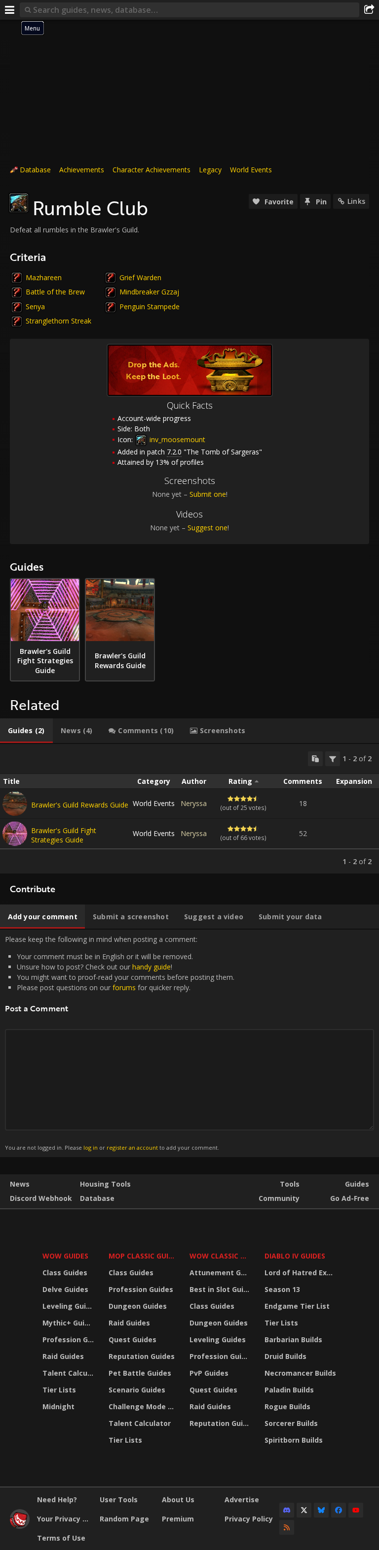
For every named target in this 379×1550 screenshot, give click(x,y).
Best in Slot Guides (221, 1289)
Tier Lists (59, 1389)
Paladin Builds (289, 1389)
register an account (132, 1147)
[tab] (26, 730)
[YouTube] (355, 1510)
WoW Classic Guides (221, 1255)
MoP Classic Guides (143, 1255)
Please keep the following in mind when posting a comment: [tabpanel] (119, 1043)
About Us (178, 1499)
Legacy (210, 169)
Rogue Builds (287, 1406)
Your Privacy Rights (64, 1518)
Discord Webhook (41, 1198)
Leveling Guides (69, 1306)
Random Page (124, 1518)
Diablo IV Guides (295, 1255)
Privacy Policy (249, 1518)
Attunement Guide (221, 1272)
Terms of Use (61, 1538)
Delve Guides (65, 1289)
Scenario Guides (137, 1389)
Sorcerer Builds (291, 1423)
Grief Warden (140, 277)
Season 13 (282, 1289)
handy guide (151, 966)
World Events (251, 169)
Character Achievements (151, 169)
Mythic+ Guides (69, 1322)
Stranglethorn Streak (58, 320)
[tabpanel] (189, 808)
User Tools (119, 1499)
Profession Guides (69, 1339)
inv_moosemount (176, 439)
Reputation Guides (142, 1356)
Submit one (208, 494)
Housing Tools (105, 1184)
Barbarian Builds (293, 1339)
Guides (357, 1184)
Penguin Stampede (149, 306)
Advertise (242, 1499)
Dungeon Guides (138, 1306)
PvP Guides (209, 1373)
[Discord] (286, 1510)
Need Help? (57, 1499)
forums (124, 987)
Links (356, 201)
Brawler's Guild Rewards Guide (79, 804)
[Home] (20, 1526)
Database (35, 169)
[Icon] (18, 203)
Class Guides (64, 1272)
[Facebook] (338, 1510)
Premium (178, 1518)
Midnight (58, 1406)
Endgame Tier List (297, 1306)
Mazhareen (44, 277)
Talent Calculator (69, 1373)
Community (279, 1198)
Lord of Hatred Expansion (302, 1272)
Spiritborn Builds (294, 1440)
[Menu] (10, 10)
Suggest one (207, 527)
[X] (304, 1510)
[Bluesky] (321, 1510)
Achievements (81, 169)
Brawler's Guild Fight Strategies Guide (63, 835)
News (20, 1184)
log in (90, 1147)
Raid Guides (63, 1356)
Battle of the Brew (55, 291)
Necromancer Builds (300, 1373)
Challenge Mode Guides (143, 1406)
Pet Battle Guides (140, 1373)
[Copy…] (315, 758)
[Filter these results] (332, 758)
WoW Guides (65, 1255)
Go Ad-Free (349, 1198)
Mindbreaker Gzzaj (149, 291)
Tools (290, 1184)
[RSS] (286, 1527)
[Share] (369, 10)
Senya (35, 306)
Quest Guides (132, 1339)
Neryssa (194, 803)
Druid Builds (285, 1356)
